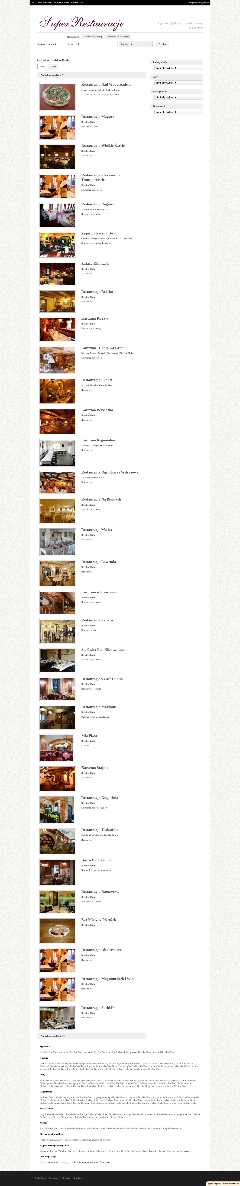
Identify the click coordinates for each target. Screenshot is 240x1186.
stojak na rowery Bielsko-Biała (135, 1086)
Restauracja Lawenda (98, 562)
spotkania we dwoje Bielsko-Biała (160, 1100)
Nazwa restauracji (93, 36)
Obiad (81, 2)
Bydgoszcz (72, 1151)
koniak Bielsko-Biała (89, 1128)
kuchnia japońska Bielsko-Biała (145, 1069)
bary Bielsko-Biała (49, 1052)
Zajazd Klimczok (95, 263)
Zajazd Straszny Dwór (99, 233)
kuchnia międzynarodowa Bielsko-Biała (88, 1063)
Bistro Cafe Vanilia (96, 860)
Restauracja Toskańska (99, 830)
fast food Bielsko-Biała (163, 1052)
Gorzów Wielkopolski (97, 1151)
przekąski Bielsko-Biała (135, 1114)
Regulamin (78, 1178)
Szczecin (187, 1151)
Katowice (153, 1151)
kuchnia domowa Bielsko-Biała (102, 1066)
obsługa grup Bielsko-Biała (82, 1083)
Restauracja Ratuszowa (100, 891)
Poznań (178, 1151)
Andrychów (105, 1139)
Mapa (53, 66)
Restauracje (58, 2)
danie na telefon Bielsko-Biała (154, 1080)
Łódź (110, 1151)
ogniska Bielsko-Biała (132, 1103)
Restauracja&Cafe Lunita (102, 679)
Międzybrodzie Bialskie (93, 90)
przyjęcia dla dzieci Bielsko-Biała (70, 1103)
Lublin (82, 1151)
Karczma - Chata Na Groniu (104, 348)
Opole (117, 1151)
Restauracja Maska (96, 530)
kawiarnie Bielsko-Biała (95, 1052)
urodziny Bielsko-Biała (131, 1100)
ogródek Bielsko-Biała (56, 1083)
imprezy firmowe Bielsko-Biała (78, 1097)
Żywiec (108, 385)
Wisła (42, 1139)
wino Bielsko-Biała (129, 1128)
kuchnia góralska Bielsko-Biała (133, 1066)
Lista (42, 66)
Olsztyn (170, 1151)
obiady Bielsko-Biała (112, 1114)
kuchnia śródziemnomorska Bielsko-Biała (169, 1066)
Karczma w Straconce (98, 592)
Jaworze (85, 477)
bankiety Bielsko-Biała (51, 1097)
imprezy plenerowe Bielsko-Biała (180, 1103)
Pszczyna (76, 1139)
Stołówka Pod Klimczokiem (103, 649)
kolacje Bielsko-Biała (90, 1114)
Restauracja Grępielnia (99, 798)
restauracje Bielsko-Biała (71, 1052)
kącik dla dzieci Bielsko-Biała (110, 1083)
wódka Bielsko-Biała (150, 1128)
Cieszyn (94, 238)
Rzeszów (125, 1151)
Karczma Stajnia (94, 768)
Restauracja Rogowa (97, 204)
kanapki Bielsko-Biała (77, 1117)
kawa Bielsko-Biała (69, 1128)
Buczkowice (112, 353)
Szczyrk (102, 353)
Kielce (162, 1151)
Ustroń (67, 1139)
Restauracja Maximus (98, 707)
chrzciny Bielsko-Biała (88, 1100)
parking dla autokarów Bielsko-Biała (169, 1086)
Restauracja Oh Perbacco (101, 950)
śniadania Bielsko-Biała (158, 1114)
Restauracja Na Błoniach (101, 499)
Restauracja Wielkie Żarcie (103, 145)
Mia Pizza (89, 735)
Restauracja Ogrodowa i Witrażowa (110, 472)
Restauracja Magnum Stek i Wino (108, 979)
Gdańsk (144, 1151)
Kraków (53, 1151)
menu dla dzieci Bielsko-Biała (162, 1083)
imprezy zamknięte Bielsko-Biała (109, 1097)
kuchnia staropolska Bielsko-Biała (158, 1063)
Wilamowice (87, 209)
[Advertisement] (176, 142)
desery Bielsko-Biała (56, 1117)
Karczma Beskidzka (97, 410)
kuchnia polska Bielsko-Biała (54, 1063)
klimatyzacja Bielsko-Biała (83, 1080)
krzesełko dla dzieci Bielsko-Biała (103, 1086)
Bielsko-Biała (71, 2)
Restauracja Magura (97, 116)
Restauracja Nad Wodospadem (106, 84)
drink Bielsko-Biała (49, 1128)
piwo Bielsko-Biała (110, 1128)
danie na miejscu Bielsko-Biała (54, 1080)
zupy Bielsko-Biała (49, 1114)
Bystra (93, 353)
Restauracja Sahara (97, 620)
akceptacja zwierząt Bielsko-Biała (70, 1086)
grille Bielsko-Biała (153, 1103)
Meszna (85, 353)
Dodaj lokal (192, 2)
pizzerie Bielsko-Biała (140, 1052)
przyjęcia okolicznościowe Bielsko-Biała (172, 1097)
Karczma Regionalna (98, 440)
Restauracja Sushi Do (98, 1008)
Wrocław (62, 1151)
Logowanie (204, 2)
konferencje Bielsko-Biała (139, 1097)
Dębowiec (127, 238)
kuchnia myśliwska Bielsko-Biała (83, 1069)
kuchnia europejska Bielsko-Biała (70, 1066)
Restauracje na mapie (118, 36)
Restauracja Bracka (97, 292)
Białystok (135, 1151)
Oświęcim (50, 1139)
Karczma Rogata (94, 318)
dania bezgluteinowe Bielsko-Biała (106, 1117)
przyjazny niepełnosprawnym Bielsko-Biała (118, 1080)
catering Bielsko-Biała (118, 1052)
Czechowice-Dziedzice (92, 835)
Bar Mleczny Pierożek (98, 919)
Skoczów (103, 238)
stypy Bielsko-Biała (109, 1100)
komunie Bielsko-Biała (65, 1100)
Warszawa (44, 1151)
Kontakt (66, 1178)
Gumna (85, 238)
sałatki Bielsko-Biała (69, 1114)
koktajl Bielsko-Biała (171, 1128)
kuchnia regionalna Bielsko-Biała (124, 1063)
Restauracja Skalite (96, 380)
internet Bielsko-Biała (136, 1083)
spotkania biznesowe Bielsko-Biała (104, 1103)
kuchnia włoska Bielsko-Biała (114, 1069)
